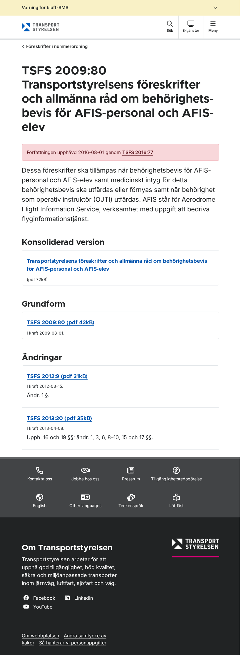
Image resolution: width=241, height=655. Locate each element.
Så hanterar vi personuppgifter (72, 643)
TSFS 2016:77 (137, 152)
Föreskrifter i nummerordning (57, 46)
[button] (169, 27)
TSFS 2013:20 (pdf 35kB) (59, 418)
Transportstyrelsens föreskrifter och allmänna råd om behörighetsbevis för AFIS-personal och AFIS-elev (117, 265)
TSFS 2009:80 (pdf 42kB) (60, 322)
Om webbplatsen (40, 636)
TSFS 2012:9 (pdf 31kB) (57, 376)
